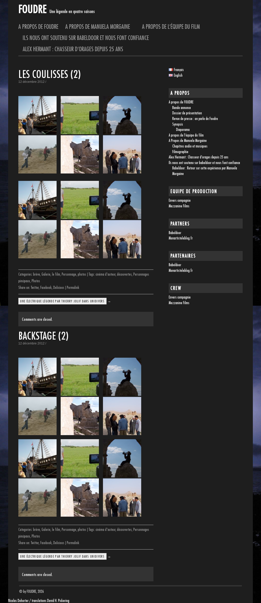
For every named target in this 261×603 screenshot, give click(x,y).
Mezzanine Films (179, 206)
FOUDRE (32, 8)
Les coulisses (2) (49, 74)
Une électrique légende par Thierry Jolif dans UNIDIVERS (62, 301)
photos (82, 274)
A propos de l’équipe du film (171, 26)
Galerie (46, 274)
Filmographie (180, 152)
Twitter (35, 287)
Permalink (73, 287)
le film (56, 274)
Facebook (46, 287)
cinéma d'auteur (105, 274)
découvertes (124, 274)
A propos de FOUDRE (38, 26)
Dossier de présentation (187, 113)
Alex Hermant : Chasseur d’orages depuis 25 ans (73, 48)
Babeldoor (175, 233)
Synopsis (177, 124)
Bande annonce (181, 107)
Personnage (69, 274)
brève (36, 274)
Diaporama (183, 129)
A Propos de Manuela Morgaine (100, 26)
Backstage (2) (43, 335)
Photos (36, 281)
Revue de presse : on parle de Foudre (195, 118)
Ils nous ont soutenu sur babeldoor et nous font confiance (86, 37)
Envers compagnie (180, 200)
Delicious (58, 287)
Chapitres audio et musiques (189, 146)
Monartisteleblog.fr (181, 238)
